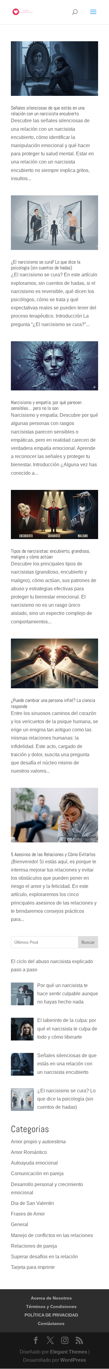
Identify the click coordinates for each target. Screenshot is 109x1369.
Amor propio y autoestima (38, 1141)
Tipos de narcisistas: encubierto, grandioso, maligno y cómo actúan (50, 554)
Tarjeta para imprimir (33, 1267)
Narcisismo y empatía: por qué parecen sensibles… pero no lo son (46, 405)
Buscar (88, 942)
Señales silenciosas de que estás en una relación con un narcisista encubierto (47, 111)
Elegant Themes (68, 1351)
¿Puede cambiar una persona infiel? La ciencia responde (53, 703)
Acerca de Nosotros (51, 1298)
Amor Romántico (29, 1152)
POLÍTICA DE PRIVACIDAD (51, 1315)
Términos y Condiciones (51, 1306)
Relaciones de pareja (34, 1246)
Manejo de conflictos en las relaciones (52, 1235)
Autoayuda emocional (34, 1162)
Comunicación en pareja (37, 1173)
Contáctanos (51, 1323)
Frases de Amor (28, 1213)
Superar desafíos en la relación (44, 1256)
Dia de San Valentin (32, 1203)
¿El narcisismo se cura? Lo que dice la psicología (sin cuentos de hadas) (45, 265)
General (19, 1224)
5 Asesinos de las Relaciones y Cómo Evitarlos (53, 854)
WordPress (73, 1360)
